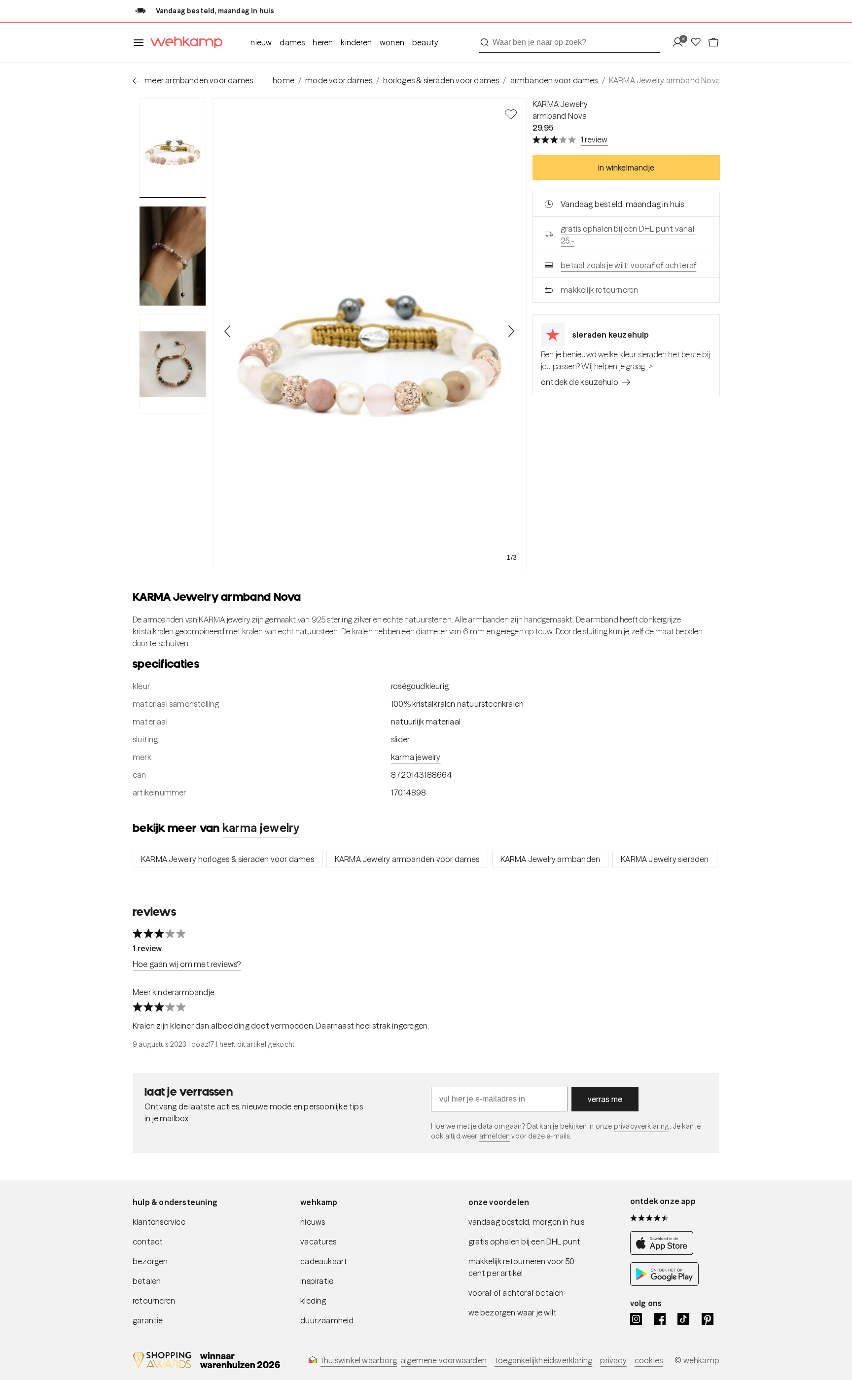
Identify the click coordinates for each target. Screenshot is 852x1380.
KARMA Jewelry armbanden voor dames (407, 859)
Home (283, 80)
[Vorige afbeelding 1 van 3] (228, 331)
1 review (594, 139)
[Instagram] (636, 1319)
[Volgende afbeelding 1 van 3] (511, 331)
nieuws (312, 1222)
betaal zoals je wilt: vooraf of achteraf (628, 265)
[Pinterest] (707, 1319)
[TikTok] (683, 1319)
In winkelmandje (626, 167)
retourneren (154, 1301)
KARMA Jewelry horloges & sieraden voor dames (227, 859)
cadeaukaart (323, 1261)
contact (148, 1241)
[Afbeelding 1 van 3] (172, 148)
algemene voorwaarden (444, 1360)
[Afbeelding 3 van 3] (172, 364)
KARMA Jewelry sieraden (665, 859)
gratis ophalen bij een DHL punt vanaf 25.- (628, 234)
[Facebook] (660, 1319)
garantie (148, 1320)
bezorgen (150, 1261)
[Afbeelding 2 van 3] (172, 256)
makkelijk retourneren (599, 290)
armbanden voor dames (554, 80)
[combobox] (569, 42)
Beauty (425, 42)
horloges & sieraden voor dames (441, 80)
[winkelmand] (713, 42)
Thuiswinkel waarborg (358, 1360)
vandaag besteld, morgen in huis (526, 1222)
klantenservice (159, 1222)
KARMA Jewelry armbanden (550, 859)
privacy (613, 1360)
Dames (292, 42)
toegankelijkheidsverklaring (543, 1360)
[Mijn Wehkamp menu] (681, 42)
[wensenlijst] (699, 42)
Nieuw (261, 42)
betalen (147, 1281)
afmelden (494, 1136)
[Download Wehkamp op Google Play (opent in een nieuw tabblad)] (664, 1283)
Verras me (605, 1099)
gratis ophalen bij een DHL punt (524, 1241)
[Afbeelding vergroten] (369, 333)
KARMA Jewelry (560, 104)
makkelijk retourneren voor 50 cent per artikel (521, 1267)
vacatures (318, 1241)
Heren (323, 42)
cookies (649, 1360)
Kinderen (356, 42)
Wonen (392, 42)
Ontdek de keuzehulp (579, 382)
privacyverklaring (642, 1126)
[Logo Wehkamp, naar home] (183, 42)
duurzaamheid (327, 1320)
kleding (313, 1301)
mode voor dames (338, 80)
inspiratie (316, 1281)
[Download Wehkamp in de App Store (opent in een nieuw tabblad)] (664, 1252)
